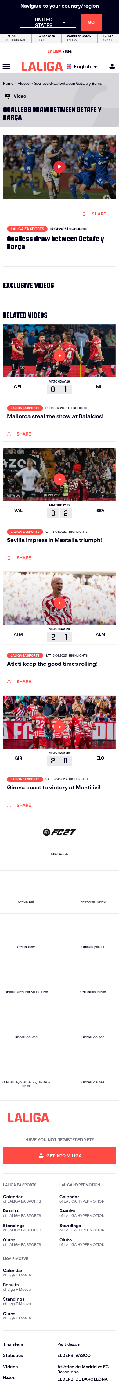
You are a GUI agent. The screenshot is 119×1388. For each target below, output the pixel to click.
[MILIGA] (110, 66)
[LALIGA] (42, 66)
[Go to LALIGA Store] (59, 51)
